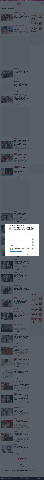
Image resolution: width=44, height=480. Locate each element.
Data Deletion (17, 254)
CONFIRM (15, 251)
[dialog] (22, 240)
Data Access (22, 254)
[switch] (33, 239)
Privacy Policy (27, 254)
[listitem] (22, 237)
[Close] (37, 225)
